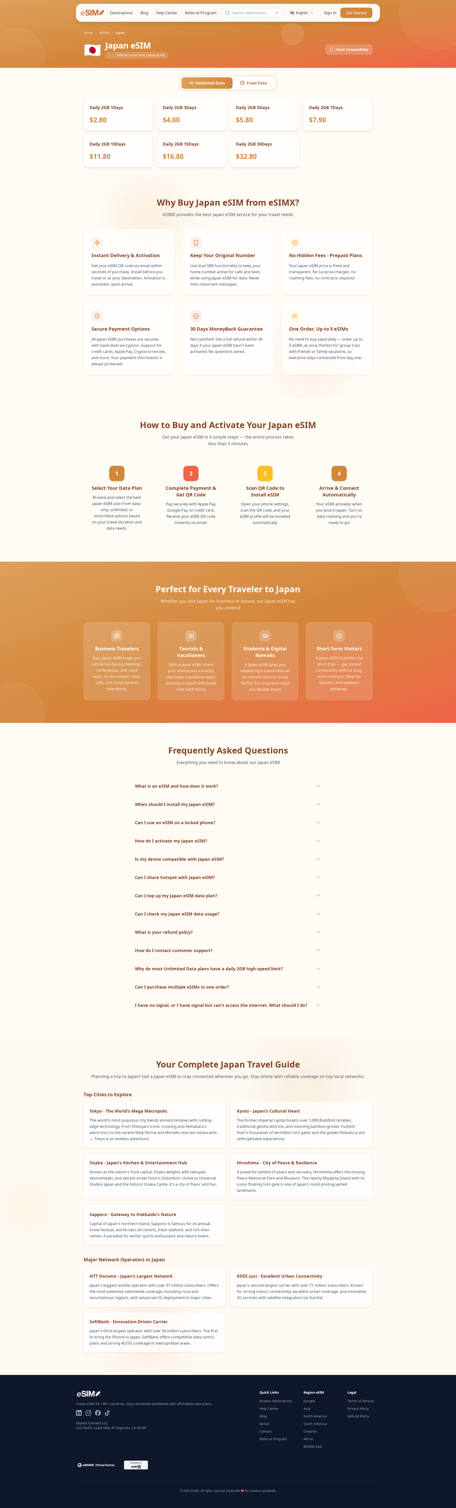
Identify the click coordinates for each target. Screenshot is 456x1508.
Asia (307, 1408)
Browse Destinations (276, 1401)
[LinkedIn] (79, 1413)
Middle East (313, 1446)
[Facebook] (98, 1413)
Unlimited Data (210, 83)
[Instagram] (88, 1413)
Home (88, 32)
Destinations (121, 12)
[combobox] (252, 13)
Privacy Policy (358, 1408)
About (264, 1423)
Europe (309, 1401)
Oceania (310, 1431)
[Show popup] (278, 13)
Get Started (356, 12)
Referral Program (201, 12)
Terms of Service (360, 1401)
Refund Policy (358, 1416)
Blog (144, 12)
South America (315, 1423)
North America (315, 1416)
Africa (308, 1439)
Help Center (166, 12)
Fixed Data (257, 83)
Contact (266, 1431)
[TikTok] (107, 1413)
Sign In (330, 12)
